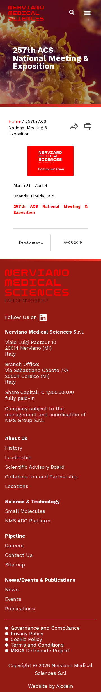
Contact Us (19, 555)
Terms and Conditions (37, 645)
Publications (20, 609)
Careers (14, 545)
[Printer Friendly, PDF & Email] (87, 129)
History (13, 448)
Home (14, 121)
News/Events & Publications (40, 580)
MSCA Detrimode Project (40, 650)
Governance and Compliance (45, 628)
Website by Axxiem (50, 686)
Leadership (18, 457)
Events (13, 599)
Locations (16, 486)
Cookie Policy (26, 639)
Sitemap (15, 565)
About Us (16, 438)
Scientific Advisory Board (35, 467)
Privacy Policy (27, 633)
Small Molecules (25, 511)
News (12, 589)
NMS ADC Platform (27, 521)
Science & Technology (32, 501)
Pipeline (15, 536)
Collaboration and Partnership (41, 476)
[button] (87, 13)
